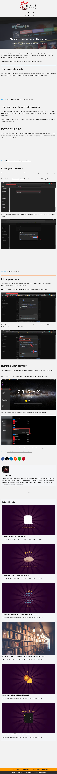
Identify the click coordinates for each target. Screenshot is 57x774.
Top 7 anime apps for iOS (12, 271)
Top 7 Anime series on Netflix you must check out (18, 161)
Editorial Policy (27, 769)
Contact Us (18, 769)
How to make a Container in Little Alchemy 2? (17, 614)
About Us (11, 769)
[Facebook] (23, 16)
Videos (19, 539)
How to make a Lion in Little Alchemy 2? (15, 695)
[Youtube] (28, 16)
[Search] (33, 12)
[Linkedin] (31, 16)
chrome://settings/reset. (18, 179)
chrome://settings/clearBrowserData (17, 289)
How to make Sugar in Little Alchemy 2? (15, 536)
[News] (34, 16)
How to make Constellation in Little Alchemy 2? (17, 734)
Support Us (45, 769)
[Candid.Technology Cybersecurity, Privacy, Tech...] (28, 5)
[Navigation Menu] (28, 13)
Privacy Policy (36, 769)
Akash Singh (6, 539)
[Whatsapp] (19, 459)
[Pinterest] (23, 459)
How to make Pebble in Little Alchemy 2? (15, 575)
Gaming (12, 539)
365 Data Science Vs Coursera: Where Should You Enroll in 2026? (24, 656)
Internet (16, 539)
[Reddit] (15, 459)
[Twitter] (26, 16)
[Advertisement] (28, 88)
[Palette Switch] (24, 13)
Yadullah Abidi (16, 43)
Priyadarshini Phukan (8, 659)
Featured (16, 659)
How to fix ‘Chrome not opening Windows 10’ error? (19, 452)
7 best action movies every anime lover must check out (19, 99)
